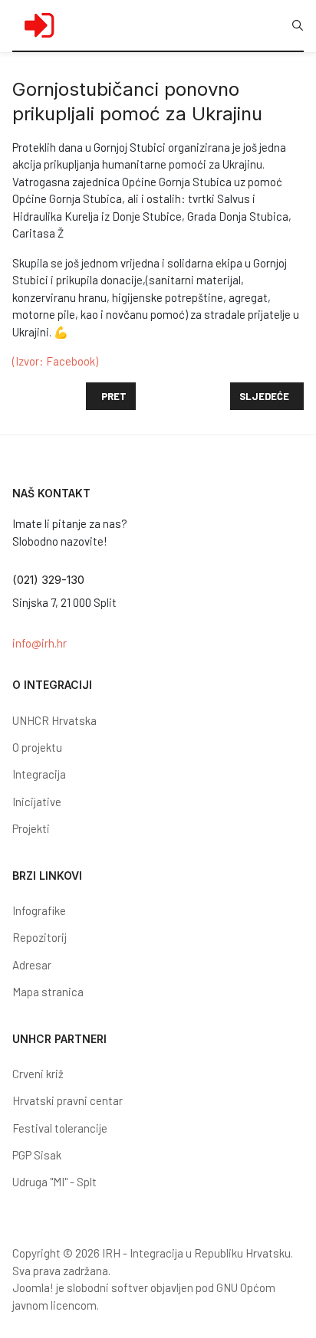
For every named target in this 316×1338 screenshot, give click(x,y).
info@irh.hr (39, 643)
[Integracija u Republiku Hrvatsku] (39, 25)
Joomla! (33, 1287)
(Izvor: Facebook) (55, 361)
